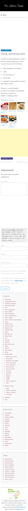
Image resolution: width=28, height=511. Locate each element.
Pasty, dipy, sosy (9, 334)
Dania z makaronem (9, 313)
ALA (6, 307)
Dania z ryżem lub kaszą (10, 315)
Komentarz (4, 181)
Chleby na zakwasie (11, 392)
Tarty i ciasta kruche (11, 381)
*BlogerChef (8, 299)
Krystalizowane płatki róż (4, 111)
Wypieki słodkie (8, 354)
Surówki (7, 348)
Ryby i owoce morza (9, 344)
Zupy (6, 399)
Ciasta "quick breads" (11, 362)
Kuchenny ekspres (9, 461)
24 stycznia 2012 (6, 50)
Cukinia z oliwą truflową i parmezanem (12, 125)
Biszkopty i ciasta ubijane (12, 360)
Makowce (8, 375)
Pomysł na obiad (9, 463)
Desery (6, 322)
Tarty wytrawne (8, 350)
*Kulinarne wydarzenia (10, 303)
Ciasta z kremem (10, 367)
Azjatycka (7, 419)
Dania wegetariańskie (10, 309)
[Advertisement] (14, 35)
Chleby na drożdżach (11, 390)
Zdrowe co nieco (9, 479)
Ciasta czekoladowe (10, 365)
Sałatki (6, 346)
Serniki (7, 379)
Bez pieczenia (9, 358)
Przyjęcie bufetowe (9, 467)
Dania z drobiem (9, 311)
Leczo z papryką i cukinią (4, 124)
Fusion (6, 427)
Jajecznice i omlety (9, 326)
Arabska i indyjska (9, 417)
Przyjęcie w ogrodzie (10, 471)
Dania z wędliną (8, 317)
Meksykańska (8, 437)
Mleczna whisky (12, 111)
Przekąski (7, 340)
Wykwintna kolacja (9, 477)
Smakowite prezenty (9, 475)
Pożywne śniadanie (9, 465)
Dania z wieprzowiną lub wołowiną (13, 319)
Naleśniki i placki (7, 158)
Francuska (7, 425)
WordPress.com (19, 509)
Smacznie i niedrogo (9, 473)
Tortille (6, 352)
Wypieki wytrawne (9, 386)
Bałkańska (7, 421)
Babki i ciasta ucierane (11, 356)
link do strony (5, 262)
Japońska (7, 435)
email (2, 254)
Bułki (7, 388)
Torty (7, 383)
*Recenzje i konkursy (10, 305)
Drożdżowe (9, 373)
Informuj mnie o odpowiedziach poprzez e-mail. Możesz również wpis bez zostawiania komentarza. (14, 281)
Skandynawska (8, 443)
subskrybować (19, 280)
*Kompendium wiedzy (10, 301)
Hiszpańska (7, 431)
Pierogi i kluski (8, 336)
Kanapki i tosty (8, 328)
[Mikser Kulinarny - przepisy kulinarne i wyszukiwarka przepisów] (14, 498)
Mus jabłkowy (20, 111)
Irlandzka (7, 433)
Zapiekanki (7, 397)
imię (2, 245)
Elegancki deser (8, 459)
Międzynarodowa (9, 439)
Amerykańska (8, 413)
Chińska (7, 423)
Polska (6, 441)
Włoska (6, 445)
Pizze (6, 338)
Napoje (6, 332)
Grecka (6, 429)
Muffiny (8, 377)
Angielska (7, 415)
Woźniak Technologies (20, 507)
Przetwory (7, 342)
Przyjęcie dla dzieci (9, 469)
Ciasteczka (8, 371)
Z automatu (8, 394)
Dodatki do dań (8, 324)
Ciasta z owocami (10, 369)
